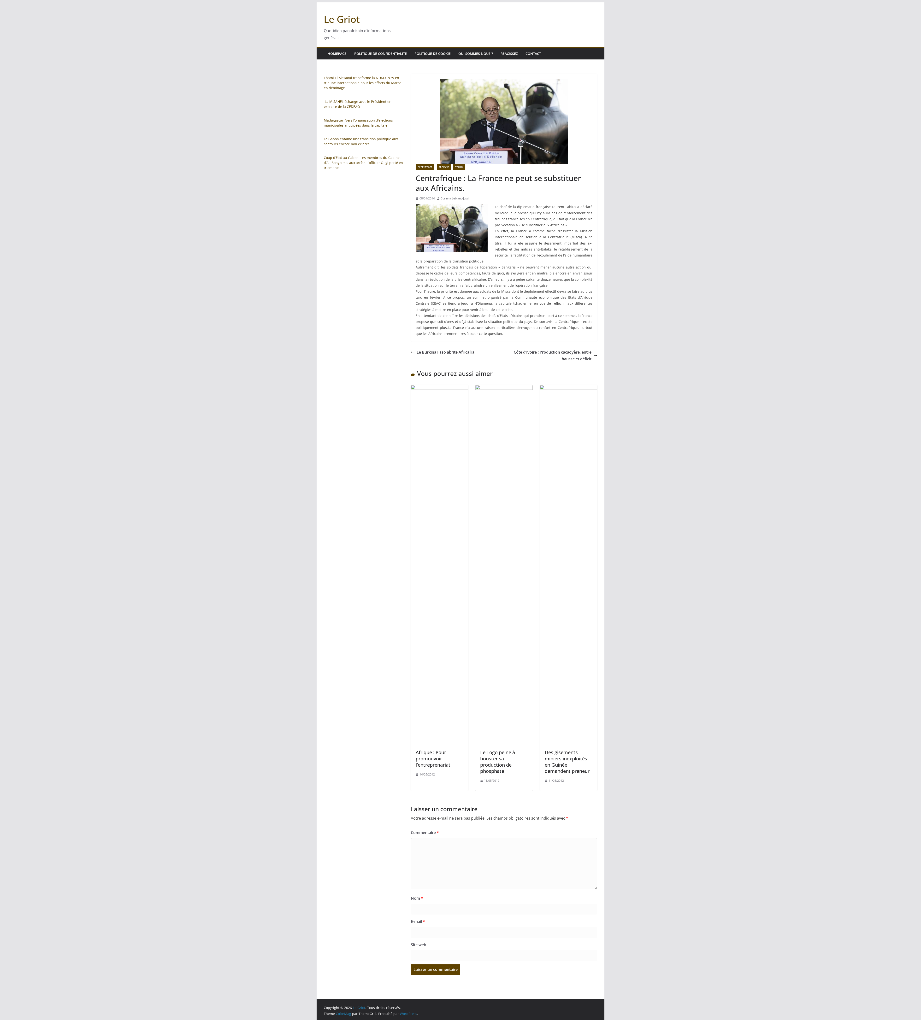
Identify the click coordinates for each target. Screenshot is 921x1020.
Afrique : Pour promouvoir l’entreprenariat (433, 758)
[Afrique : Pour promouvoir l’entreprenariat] (439, 388)
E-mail (418, 921)
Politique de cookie (432, 53)
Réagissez (509, 53)
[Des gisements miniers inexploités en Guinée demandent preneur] (568, 388)
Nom (417, 898)
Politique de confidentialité (380, 53)
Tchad (459, 167)
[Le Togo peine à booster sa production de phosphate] (504, 388)
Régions (444, 167)
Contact (533, 53)
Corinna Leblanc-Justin (455, 198)
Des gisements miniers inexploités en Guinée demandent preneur (567, 761)
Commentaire (425, 832)
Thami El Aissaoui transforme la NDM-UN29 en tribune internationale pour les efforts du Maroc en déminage (362, 83)
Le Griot (342, 19)
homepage (337, 53)
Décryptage (425, 167)
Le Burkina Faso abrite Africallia (445, 352)
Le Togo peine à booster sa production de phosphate (497, 761)
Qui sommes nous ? (475, 53)
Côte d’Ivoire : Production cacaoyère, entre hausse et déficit (552, 356)
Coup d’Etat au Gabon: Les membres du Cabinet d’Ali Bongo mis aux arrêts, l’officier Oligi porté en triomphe (363, 162)
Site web (418, 944)
